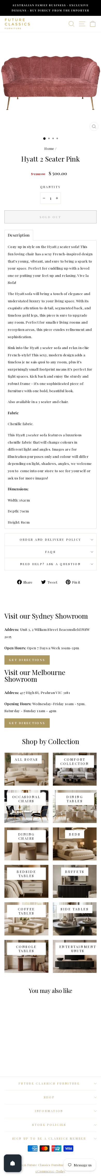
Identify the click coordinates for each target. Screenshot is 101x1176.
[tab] (18, 235)
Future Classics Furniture (49, 1083)
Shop (49, 1097)
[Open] (12, 1163)
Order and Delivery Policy (51, 540)
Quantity (50, 187)
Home (49, 148)
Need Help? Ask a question (50, 564)
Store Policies (49, 1125)
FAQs (50, 552)
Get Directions (27, 660)
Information (49, 1111)
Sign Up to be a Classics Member (49, 1138)
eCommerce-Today (50, 1171)
